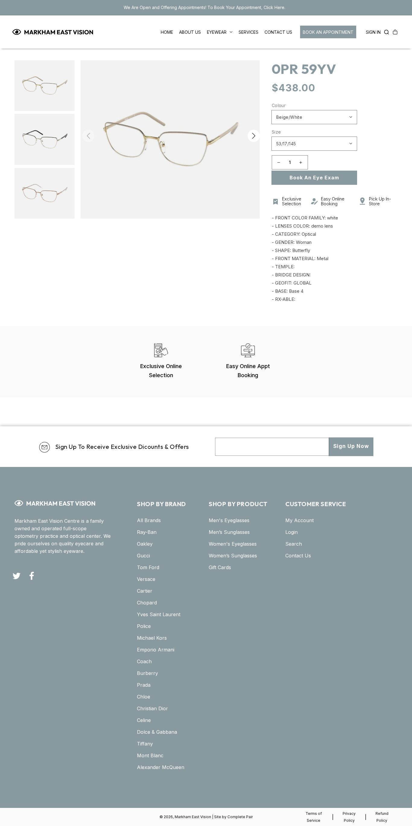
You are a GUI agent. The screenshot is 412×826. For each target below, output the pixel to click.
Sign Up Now (351, 446)
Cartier (144, 591)
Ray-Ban (147, 532)
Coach (144, 661)
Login (291, 532)
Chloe (143, 696)
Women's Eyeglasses (233, 544)
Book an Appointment (328, 32)
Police (144, 626)
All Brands (149, 520)
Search (293, 544)
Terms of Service (314, 817)
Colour (279, 105)
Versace (146, 579)
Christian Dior (152, 708)
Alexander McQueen (160, 767)
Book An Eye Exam (314, 178)
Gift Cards (220, 567)
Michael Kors (152, 638)
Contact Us (298, 555)
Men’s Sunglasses (229, 532)
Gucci (143, 555)
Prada (144, 685)
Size (276, 131)
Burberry (147, 673)
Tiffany (145, 743)
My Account (299, 520)
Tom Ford (148, 567)
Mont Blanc (150, 755)
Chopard (147, 602)
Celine (144, 720)
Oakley (145, 544)
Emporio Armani (155, 649)
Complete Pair (240, 817)
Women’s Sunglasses (233, 555)
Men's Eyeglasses (229, 520)
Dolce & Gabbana (157, 732)
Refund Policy (382, 817)
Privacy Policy (349, 817)
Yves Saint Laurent (158, 614)
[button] (385, 32)
